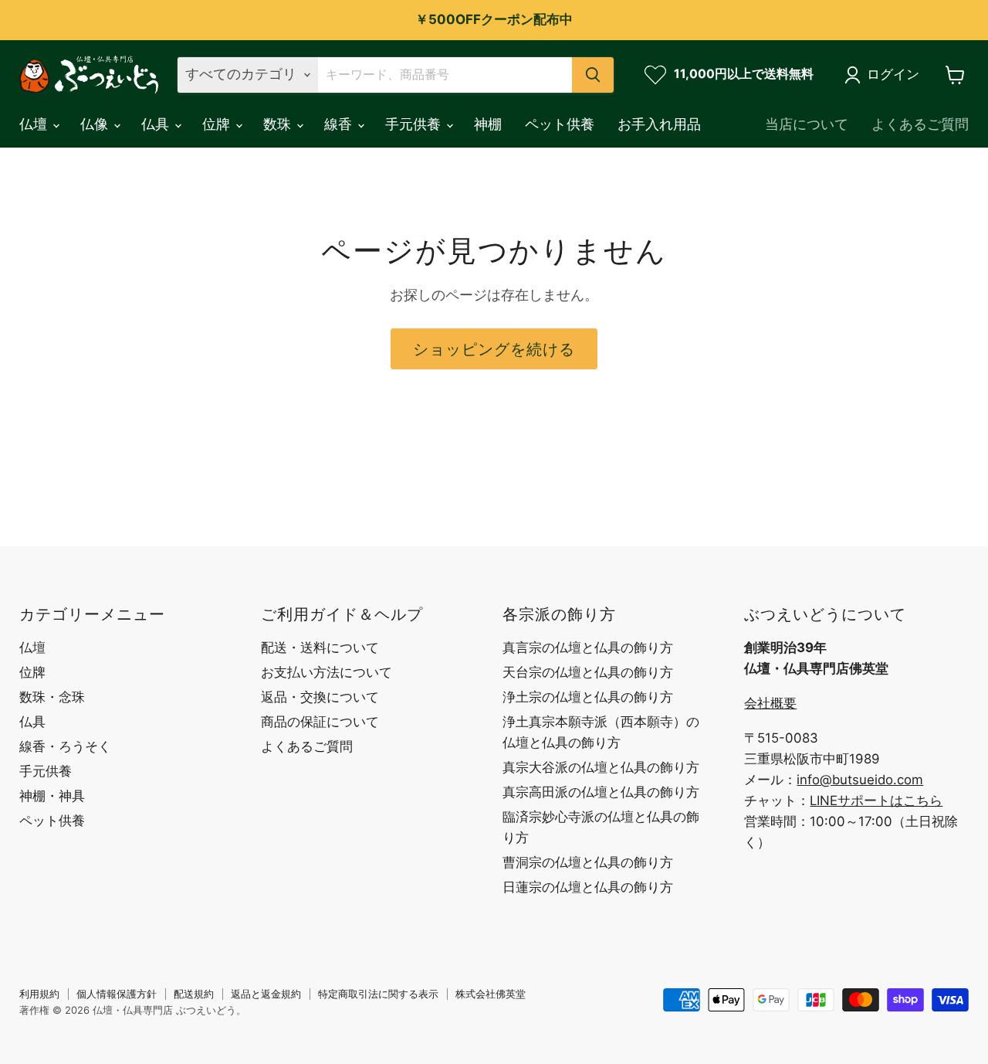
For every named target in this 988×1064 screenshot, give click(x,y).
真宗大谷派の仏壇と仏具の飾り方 (600, 767)
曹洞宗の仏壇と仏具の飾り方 (587, 862)
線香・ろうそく (65, 746)
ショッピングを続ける (494, 349)
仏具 (157, 124)
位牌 (218, 124)
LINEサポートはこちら (876, 800)
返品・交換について (320, 697)
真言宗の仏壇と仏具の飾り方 (587, 647)
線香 (340, 124)
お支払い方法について (326, 672)
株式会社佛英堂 (490, 994)
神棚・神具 (52, 796)
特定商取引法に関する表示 (378, 994)
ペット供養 (559, 124)
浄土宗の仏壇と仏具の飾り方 (587, 697)
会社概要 (770, 703)
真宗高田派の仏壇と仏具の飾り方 (600, 792)
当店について (806, 124)
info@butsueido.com (860, 779)
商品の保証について (320, 721)
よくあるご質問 (920, 124)
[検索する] (593, 75)
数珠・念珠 (52, 697)
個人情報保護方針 (116, 994)
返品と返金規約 (266, 994)
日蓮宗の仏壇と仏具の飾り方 (587, 887)
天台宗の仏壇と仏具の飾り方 (587, 672)
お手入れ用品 (659, 124)
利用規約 (39, 994)
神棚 (488, 124)
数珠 (279, 124)
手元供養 (415, 124)
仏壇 (35, 124)
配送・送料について (320, 647)
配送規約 (194, 994)
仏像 (96, 124)
